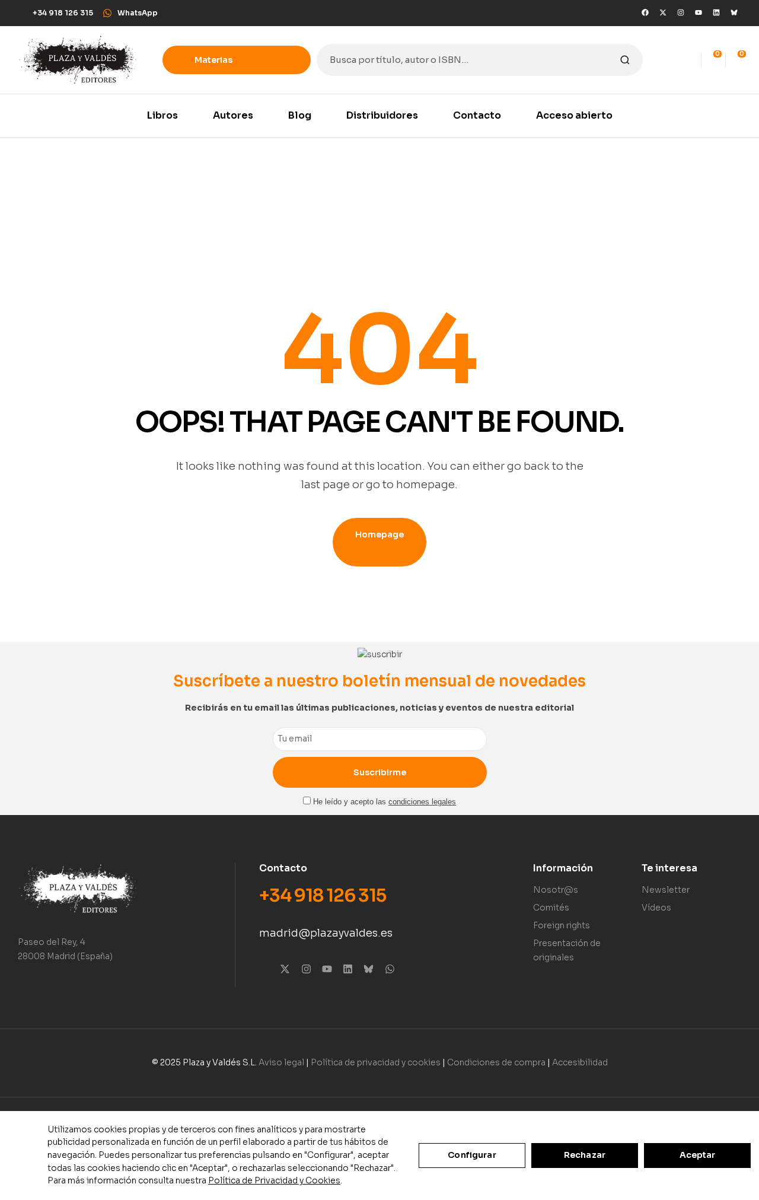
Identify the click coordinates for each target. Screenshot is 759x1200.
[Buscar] (625, 60)
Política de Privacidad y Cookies (274, 1180)
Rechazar (584, 1155)
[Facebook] (645, 12)
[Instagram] (681, 12)
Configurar (472, 1155)
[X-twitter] (663, 12)
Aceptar (698, 1155)
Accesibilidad (580, 1062)
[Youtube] (698, 12)
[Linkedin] (716, 12)
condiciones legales (422, 802)
